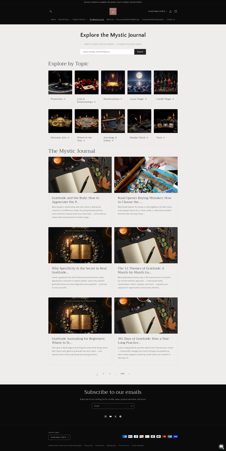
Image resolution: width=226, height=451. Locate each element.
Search (140, 52)
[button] (50, 11)
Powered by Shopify (75, 445)
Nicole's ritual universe (61, 445)
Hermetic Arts (59, 137)
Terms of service (124, 445)
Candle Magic (163, 99)
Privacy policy (88, 445)
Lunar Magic (137, 99)
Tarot (159, 137)
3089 (123, 374)
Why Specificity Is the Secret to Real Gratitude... (79, 270)
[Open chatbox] (221, 446)
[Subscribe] (131, 406)
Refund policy (99, 445)
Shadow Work (137, 137)
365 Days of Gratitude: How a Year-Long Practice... (144, 341)
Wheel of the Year (84, 139)
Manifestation (111, 99)
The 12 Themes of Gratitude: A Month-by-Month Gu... (141, 270)
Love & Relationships (85, 100)
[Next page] (128, 373)
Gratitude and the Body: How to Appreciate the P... (75, 200)
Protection (57, 99)
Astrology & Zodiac (110, 139)
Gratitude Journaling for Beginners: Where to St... (78, 341)
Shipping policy (111, 445)
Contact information (138, 445)
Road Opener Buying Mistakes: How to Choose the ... (144, 200)
